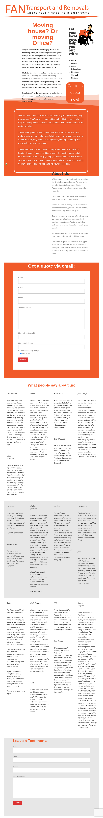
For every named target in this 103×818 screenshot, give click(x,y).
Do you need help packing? (28, 350)
